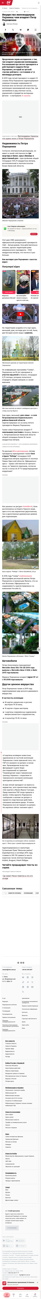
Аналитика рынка (10, 1175)
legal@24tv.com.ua (24, 1275)
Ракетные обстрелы (11, 1065)
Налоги (7, 1125)
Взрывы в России (10, 1079)
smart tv (8, 1246)
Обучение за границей (12, 1166)
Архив (23, 1022)
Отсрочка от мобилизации (13, 1101)
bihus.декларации (20, 451)
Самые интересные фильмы (14, 1137)
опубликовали (25, 576)
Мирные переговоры (12, 1071)
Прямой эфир (9, 1049)
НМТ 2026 (8, 1161)
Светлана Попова (12, 24)
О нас (4, 998)
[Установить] (20, 1285)
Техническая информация (29, 1009)
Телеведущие (6, 1011)
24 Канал (5, 8)
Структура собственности (29, 1018)
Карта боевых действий (12, 1068)
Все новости (10, 1041)
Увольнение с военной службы (15, 1090)
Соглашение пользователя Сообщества (30, 1002)
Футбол (7, 1192)
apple (21, 1240)
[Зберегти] (35, 29)
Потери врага (9, 1081)
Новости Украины (14, 8)
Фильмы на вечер (11, 1142)
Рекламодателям (7, 1014)
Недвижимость (10, 1173)
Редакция (5, 1001)
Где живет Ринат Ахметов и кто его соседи (17, 877)
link (23, 977)
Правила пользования (8, 1017)
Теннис (7, 1195)
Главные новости (10, 1043)
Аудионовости (9, 1054)
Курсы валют (9, 1117)
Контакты (24, 1012)
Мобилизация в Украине (14, 1088)
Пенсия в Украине (11, 1127)
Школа (7, 1159)
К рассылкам (12, 1228)
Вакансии (24, 1015)
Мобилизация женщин (12, 1095)
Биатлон (8, 1198)
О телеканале (6, 1008)
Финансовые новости (12, 1120)
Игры (23, 1028)
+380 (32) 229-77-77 (13, 1273)
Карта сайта (25, 1025)
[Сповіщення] (38, 3)
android (8, 1240)
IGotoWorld (27, 506)
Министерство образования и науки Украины (19, 1156)
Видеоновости (9, 1051)
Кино (7, 1134)
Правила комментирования (30, 1006)
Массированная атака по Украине (16, 1076)
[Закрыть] (37, 1282)
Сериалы (8, 1147)
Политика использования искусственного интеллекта (10, 1025)
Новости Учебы (11, 1153)
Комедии (8, 1144)
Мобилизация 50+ (10, 1093)
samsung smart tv (21, 1246)
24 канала (26, 96)
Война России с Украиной (14, 1063)
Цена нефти (9, 1114)
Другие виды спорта (11, 1200)
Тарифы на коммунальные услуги (16, 1122)
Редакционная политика (9, 1004)
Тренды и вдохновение (12, 1181)
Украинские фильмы (11, 1139)
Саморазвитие (9, 1164)
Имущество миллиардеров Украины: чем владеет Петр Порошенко (30, 8)
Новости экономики (12, 1112)
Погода (7, 1056)
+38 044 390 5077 (27, 969)
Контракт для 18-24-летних (13, 1098)
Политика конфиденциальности (8, 1021)
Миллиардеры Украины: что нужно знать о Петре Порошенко (20, 137)
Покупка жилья (10, 1178)
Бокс (6, 1190)
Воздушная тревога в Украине (14, 1073)
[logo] (8, 3)
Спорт (7, 1187)
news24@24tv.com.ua (9, 969)
